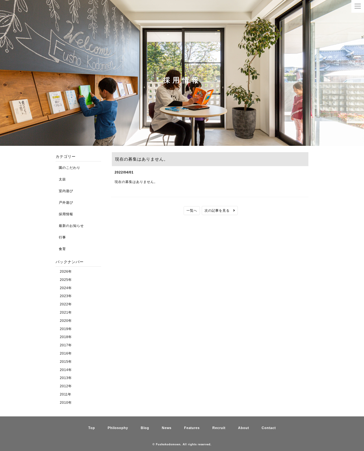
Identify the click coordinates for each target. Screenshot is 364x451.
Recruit (218, 428)
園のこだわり (68, 167)
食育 (61, 249)
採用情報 (64, 214)
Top (91, 428)
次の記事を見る (219, 210)
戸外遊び (64, 202)
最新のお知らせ (70, 226)
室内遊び (64, 191)
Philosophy (118, 428)
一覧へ (191, 210)
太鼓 (61, 179)
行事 (61, 237)
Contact (269, 428)
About (243, 428)
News (166, 428)
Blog (145, 428)
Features (192, 428)
